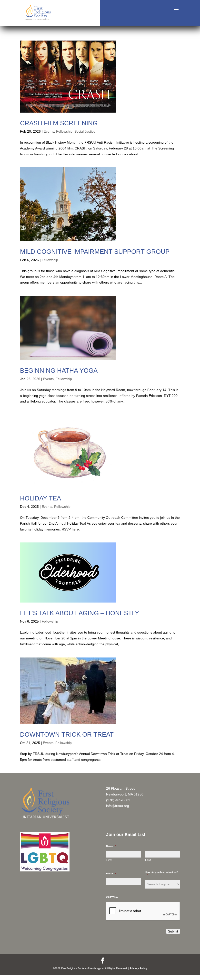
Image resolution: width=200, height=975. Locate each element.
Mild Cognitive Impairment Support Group (95, 251)
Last (148, 859)
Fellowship (64, 131)
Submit (173, 931)
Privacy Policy (138, 968)
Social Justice (84, 131)
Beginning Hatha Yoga (59, 370)
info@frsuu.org (117, 806)
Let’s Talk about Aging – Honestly (79, 613)
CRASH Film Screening (59, 123)
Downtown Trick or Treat (67, 734)
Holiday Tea (40, 498)
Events (49, 131)
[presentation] (143, 911)
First (109, 859)
